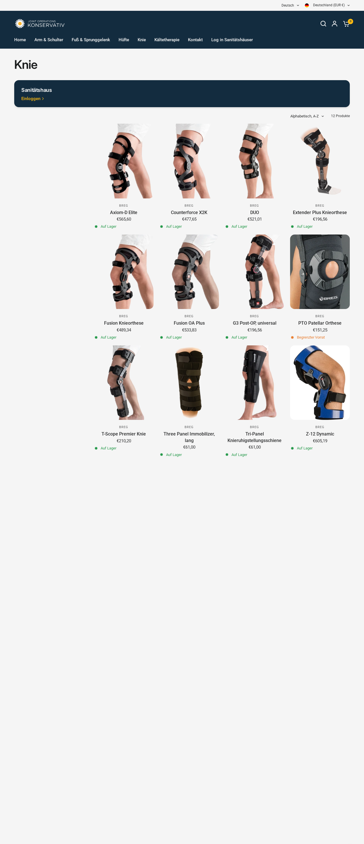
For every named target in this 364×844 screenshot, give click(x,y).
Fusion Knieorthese (124, 323)
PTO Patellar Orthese (320, 323)
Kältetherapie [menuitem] (166, 39)
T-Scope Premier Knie (124, 434)
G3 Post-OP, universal (254, 323)
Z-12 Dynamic (320, 434)
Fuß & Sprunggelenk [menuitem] (91, 39)
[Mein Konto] (334, 24)
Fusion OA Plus (189, 323)
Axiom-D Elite (123, 212)
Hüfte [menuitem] (124, 39)
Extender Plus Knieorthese (320, 212)
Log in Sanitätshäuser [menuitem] (232, 39)
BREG (123, 206)
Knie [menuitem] (142, 39)
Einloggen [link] (30, 99)
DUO (254, 212)
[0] (345, 24)
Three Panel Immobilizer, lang (189, 437)
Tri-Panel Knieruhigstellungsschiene (255, 437)
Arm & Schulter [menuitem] (48, 39)
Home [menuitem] (20, 39)
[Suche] (323, 24)
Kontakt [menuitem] (195, 39)
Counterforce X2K (189, 212)
